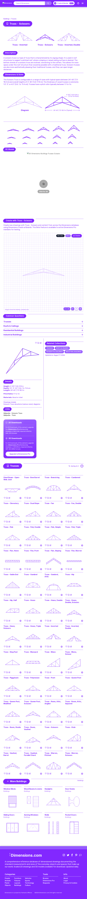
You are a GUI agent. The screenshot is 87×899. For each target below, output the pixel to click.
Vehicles (28, 878)
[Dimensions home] (7, 3)
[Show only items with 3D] (81, 466)
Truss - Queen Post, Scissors (32, 702)
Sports (27, 880)
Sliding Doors (9, 815)
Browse (45, 878)
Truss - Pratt (50, 678)
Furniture (17, 878)
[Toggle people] (76, 308)
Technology (29, 883)
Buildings (7, 19)
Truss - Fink (8, 527)
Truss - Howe (29, 600)
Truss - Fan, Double (73, 503)
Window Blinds (10, 789)
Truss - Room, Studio (12, 727)
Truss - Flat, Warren (73, 551)
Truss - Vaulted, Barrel (10, 754)
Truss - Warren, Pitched (51, 754)
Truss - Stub (70, 727)
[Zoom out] (65, 308)
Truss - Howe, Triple (32, 626)
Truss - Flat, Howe (11, 551)
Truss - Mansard (31, 652)
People (7, 878)
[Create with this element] (40, 343)
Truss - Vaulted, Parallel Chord (30, 754)
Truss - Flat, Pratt (31, 551)
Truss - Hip (69, 574)
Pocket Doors (70, 815)
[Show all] (72, 308)
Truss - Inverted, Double (72, 627)
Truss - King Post (11, 652)
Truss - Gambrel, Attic (51, 575)
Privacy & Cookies (70, 883)
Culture (28, 885)
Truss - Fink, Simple (53, 527)
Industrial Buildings (73, 352)
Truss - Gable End (11, 574)
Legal (66, 880)
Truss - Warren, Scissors (71, 754)
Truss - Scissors (51, 727)
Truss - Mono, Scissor (71, 653)
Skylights (48, 789)
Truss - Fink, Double (32, 527)
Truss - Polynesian (31, 678)
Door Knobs (70, 789)
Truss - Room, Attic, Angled (53, 702)
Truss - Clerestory (11, 503)
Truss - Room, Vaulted (29, 728)
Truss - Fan (49, 503)
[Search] (48, 3)
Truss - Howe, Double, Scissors (72, 601)
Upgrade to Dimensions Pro (20, 454)
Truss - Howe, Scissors (9, 627)
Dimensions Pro (49, 880)
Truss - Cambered (72, 477)
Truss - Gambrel (30, 574)
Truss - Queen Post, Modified (12, 702)
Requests (46, 883)
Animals (8, 880)
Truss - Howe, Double (53, 600)
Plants (7, 883)
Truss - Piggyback (11, 678)
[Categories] (82, 3)
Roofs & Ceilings (62, 348)
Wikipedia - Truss (10, 415)
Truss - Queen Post (73, 678)
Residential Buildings (54, 352)
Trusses (13, 19)
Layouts (17, 883)
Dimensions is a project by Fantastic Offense (18, 892)
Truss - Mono (50, 652)
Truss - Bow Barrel (31, 477)
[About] (78, 3)
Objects (8, 885)
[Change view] (80, 308)
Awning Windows (31, 815)
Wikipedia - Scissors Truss (13, 413)
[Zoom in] (68, 308)
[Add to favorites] (36, 343)
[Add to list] (38, 343)
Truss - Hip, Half (10, 600)
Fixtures (17, 880)
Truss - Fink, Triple (73, 527)
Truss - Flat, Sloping (53, 551)
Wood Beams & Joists (33, 789)
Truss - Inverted (51, 626)
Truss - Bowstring (52, 477)
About (66, 878)
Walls (47, 815)
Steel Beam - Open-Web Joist (12, 478)
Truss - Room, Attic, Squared (73, 702)
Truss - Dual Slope (31, 503)
